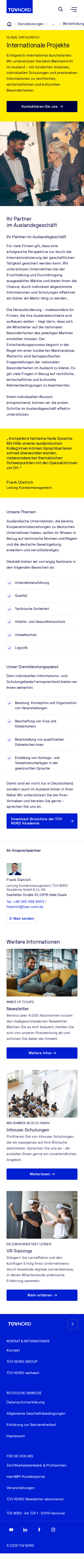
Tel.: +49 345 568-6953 (26, 902)
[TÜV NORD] (9, 24)
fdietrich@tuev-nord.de (25, 907)
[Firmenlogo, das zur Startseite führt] (20, 6)
